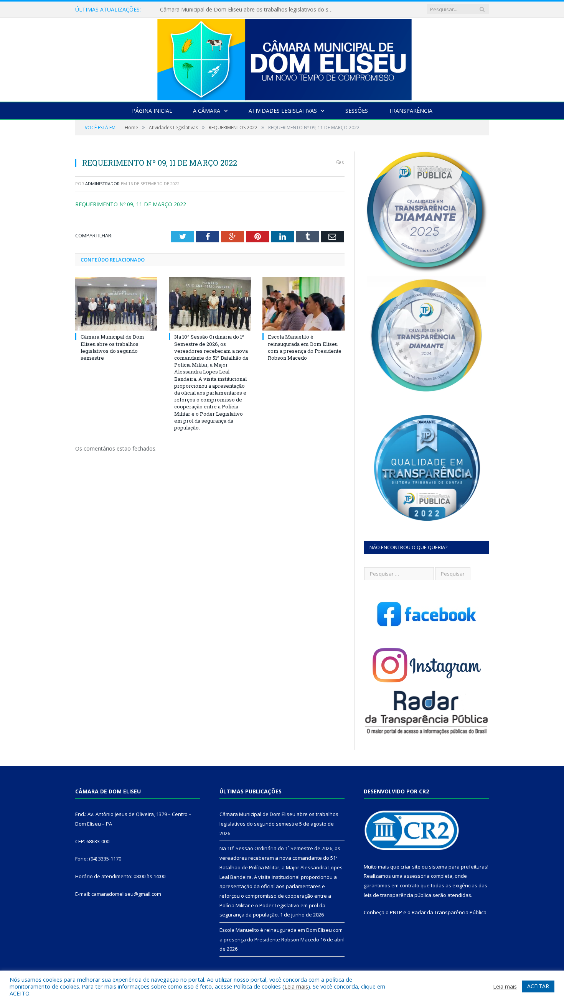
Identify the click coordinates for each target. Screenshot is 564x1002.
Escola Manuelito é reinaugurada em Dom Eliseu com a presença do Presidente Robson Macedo (304, 347)
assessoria (417, 875)
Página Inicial (152, 110)
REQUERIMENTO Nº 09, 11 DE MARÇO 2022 (130, 204)
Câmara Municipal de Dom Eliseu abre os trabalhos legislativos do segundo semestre (112, 347)
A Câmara (206, 110)
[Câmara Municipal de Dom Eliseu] (282, 57)
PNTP (396, 912)
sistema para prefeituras (458, 866)
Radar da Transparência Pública (449, 912)
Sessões (356, 110)
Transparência (410, 110)
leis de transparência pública (397, 895)
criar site (411, 866)
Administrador (102, 183)
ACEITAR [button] (538, 986)
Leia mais (296, 986)
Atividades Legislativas (283, 110)
